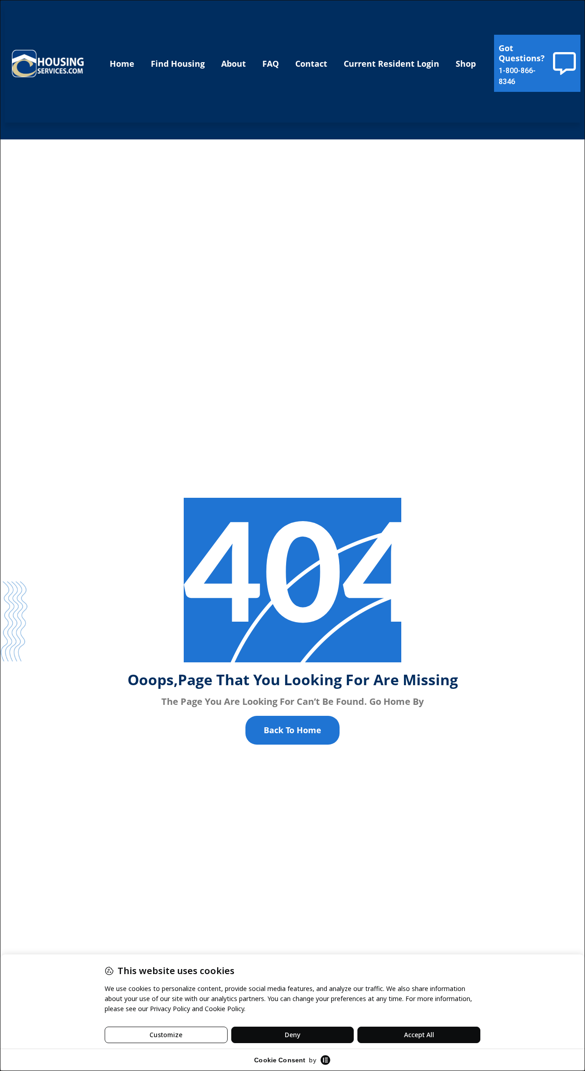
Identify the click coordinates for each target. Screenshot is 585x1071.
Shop (466, 63)
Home (122, 63)
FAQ (270, 63)
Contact (311, 63)
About (233, 63)
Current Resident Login (391, 63)
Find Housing (178, 63)
